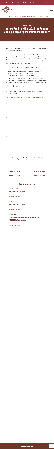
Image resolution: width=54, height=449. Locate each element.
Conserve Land (23, 16)
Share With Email (41, 175)
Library (16, 16)
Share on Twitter (41, 171)
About (8, 16)
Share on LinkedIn (15, 175)
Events (12, 16)
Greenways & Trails (31, 16)
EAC (37, 16)
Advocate (41, 16)
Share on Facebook (14, 171)
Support (46, 16)
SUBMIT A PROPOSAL (40, 2)
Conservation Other (14, 196)
